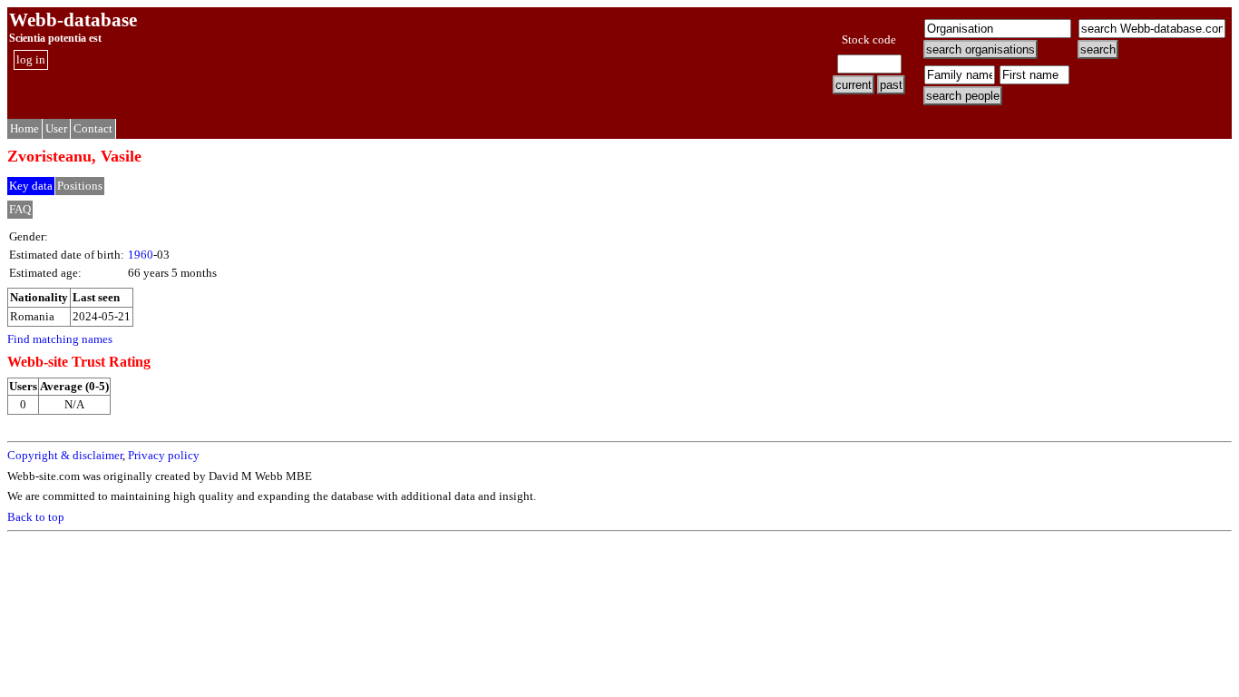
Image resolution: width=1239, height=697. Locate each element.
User (56, 128)
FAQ (20, 209)
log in (30, 59)
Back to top (35, 517)
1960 (140, 254)
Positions (79, 185)
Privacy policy (164, 455)
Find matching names (59, 339)
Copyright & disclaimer (64, 455)
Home (24, 128)
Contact (92, 128)
